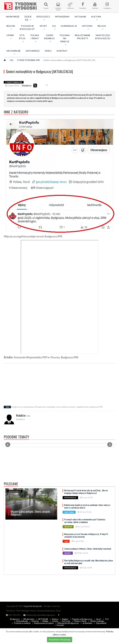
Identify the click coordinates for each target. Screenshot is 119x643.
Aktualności (39, 406)
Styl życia (66, 621)
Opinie (55, 621)
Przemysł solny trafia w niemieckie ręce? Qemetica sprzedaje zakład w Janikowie (84, 521)
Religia (45, 621)
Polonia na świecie (22, 623)
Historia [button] (87, 26)
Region (65, 619)
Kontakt (62, 50)
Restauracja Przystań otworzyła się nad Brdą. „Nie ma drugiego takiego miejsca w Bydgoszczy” (86, 492)
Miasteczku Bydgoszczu (102, 37)
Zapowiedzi (33, 50)
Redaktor (27, 85)
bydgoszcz (16, 406)
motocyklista (62, 406)
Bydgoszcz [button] (43, 16)
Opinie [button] (10, 35)
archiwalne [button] (13, 50)
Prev (7, 444)
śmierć (72, 406)
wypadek (50, 406)
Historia (35, 621)
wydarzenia (27, 406)
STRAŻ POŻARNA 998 (28, 60)
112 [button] (54, 26)
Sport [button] (43, 26)
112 (11, 60)
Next (109, 444)
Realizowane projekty (82, 37)
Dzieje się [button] (28, 18)
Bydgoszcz (15, 619)
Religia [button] (101, 26)
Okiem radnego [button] (49, 37)
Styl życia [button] (22, 37)
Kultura (55, 619)
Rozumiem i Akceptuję (59, 639)
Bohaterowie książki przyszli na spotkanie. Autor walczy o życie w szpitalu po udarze (87, 506)
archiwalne (87, 623)
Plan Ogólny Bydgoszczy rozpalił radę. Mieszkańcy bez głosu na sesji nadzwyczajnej (88, 562)
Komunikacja (69, 26)
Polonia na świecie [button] (65, 38)
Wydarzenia (62, 16)
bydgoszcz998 (96, 406)
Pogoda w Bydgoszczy (27, 27)
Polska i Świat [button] (34, 37)
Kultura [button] (96, 16)
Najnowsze (13, 16)
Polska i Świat (80, 621)
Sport (98, 619)
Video (48, 50)
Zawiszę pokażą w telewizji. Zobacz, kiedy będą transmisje (87, 548)
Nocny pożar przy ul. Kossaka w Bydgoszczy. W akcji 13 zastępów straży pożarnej (86, 535)
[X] (35, 85)
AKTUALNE (80, 16)
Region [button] (10, 26)
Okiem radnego (97, 621)
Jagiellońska (82, 406)
